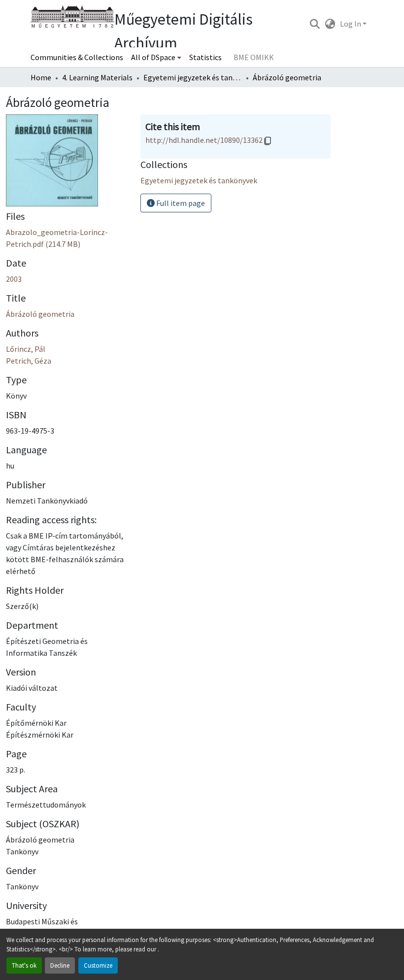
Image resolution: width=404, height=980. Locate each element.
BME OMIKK (254, 57)
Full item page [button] (180, 203)
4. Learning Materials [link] (97, 77)
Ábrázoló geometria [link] (40, 314)
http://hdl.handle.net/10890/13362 (204, 140)
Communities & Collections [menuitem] (77, 57)
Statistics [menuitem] (205, 57)
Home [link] (41, 77)
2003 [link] (14, 279)
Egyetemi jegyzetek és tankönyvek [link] (192, 77)
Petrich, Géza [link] (28, 361)
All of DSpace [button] (153, 57)
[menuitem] (156, 57)
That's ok (24, 965)
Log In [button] (351, 24)
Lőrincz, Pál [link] (25, 349)
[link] (67, 238)
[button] (314, 24)
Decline (59, 965)
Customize (98, 965)
